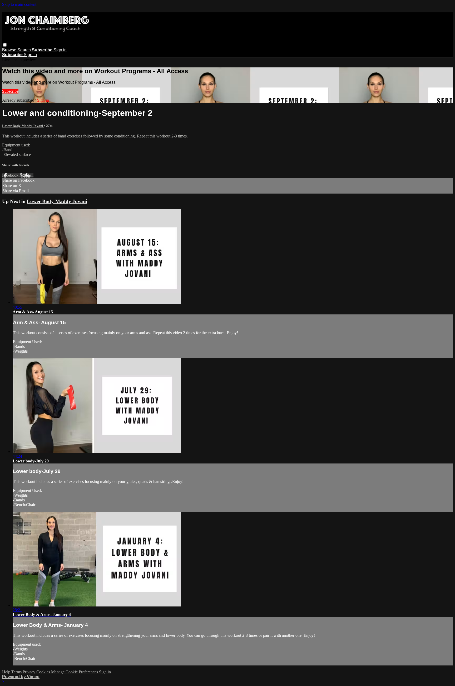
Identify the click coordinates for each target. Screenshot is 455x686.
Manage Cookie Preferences (75, 672)
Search (24, 50)
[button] (5, 45)
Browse (9, 50)
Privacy (29, 672)
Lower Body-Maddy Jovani (23, 126)
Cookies (43, 672)
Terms (17, 672)
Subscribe (10, 91)
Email (28, 175)
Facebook (10, 175)
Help (6, 672)
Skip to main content (19, 4)
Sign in (60, 50)
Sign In (30, 54)
